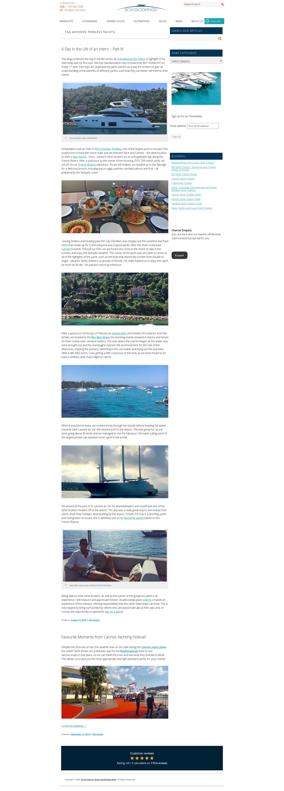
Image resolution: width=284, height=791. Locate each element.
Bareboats (66, 21)
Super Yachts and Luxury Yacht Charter (192, 208)
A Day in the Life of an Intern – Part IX (92, 49)
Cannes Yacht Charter (183, 178)
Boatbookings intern (132, 59)
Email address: (178, 126)
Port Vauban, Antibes (108, 149)
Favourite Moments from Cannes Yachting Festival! (103, 637)
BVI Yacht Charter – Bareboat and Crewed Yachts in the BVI (194, 168)
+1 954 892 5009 (74, 6)
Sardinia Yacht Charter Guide (187, 203)
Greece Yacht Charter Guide (186, 194)
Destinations (142, 21)
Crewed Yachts (115, 21)
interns (147, 600)
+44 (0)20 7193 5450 (74, 10)
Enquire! (179, 255)
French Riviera (87, 164)
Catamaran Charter (182, 183)
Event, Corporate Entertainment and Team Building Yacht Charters (194, 189)
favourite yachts (134, 518)
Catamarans (89, 21)
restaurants (119, 333)
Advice (163, 21)
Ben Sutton (94, 620)
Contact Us (66, 3)
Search (222, 4)
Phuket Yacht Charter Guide (186, 199)
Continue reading (73, 726)
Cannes (66, 249)
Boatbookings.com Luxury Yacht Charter (193, 162)
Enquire (216, 21)
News (179, 21)
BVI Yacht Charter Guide (184, 174)
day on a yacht (113, 611)
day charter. (80, 157)
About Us (197, 21)
